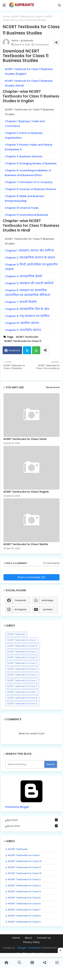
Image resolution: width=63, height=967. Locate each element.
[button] (59, 5)
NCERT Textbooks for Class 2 (22, 663)
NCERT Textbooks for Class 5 (22, 680)
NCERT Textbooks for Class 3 (22, 668)
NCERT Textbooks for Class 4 (22, 674)
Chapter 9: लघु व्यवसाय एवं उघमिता (27, 316)
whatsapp (47, 600)
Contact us (44, 938)
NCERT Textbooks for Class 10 (22, 645)
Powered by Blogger (17, 807)
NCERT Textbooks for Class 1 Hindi (25, 439)
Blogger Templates (29, 948)
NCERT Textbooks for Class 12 (22, 657)
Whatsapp (36, 350)
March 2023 (32, 826)
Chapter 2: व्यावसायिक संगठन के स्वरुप (30, 257)
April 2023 (32, 820)
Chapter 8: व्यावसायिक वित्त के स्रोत (27, 309)
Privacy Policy (31, 942)
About (28, 938)
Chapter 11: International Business (26, 215)
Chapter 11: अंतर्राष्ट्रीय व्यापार (23, 330)
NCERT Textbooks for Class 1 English (26, 491)
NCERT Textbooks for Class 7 (22, 692)
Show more (52, 387)
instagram (20, 609)
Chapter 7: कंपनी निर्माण (21, 302)
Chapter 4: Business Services (23, 156)
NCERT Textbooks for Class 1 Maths (26, 544)
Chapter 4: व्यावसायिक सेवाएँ (23, 276)
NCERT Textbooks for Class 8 (22, 697)
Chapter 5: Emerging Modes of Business (31, 163)
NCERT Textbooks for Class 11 (27, 16)
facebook (20, 600)
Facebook (14, 350)
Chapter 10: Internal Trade (21, 208)
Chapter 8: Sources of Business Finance (30, 189)
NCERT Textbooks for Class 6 (22, 686)
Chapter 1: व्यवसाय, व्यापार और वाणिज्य (29, 250)
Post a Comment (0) (31, 577)
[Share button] (45, 350)
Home (6, 16)
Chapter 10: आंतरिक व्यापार (22, 323)
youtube (47, 609)
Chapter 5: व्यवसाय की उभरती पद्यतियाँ (29, 283)
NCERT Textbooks (27, 337)
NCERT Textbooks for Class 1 (22, 640)
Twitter (27, 350)
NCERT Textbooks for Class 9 (22, 703)
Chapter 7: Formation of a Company (28, 182)
